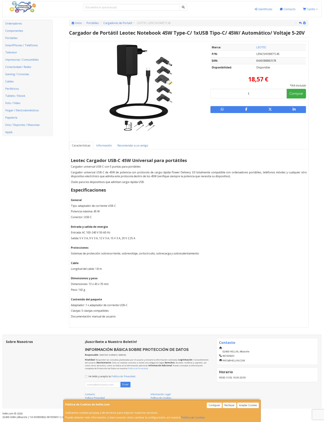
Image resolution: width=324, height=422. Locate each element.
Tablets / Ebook (15, 96)
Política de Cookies (193, 417)
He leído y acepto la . (112, 376)
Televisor (11, 52)
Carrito (311, 9)
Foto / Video (12, 103)
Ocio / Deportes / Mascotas (22, 125)
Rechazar (229, 405)
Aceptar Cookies (248, 405)
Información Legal (160, 394)
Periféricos (12, 89)
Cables (9, 81)
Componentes (14, 31)
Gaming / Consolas (17, 74)
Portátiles (11, 38)
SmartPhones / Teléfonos (21, 45)
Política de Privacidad (138, 368)
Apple (8, 132)
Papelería (11, 117)
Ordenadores (13, 23)
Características (81, 145)
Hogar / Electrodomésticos (22, 110)
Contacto (289, 9)
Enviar (125, 384)
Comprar (296, 94)
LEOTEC (261, 47)
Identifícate (265, 9)
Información (104, 145)
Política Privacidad (95, 397)
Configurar (214, 405)
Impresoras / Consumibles (22, 59)
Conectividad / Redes (18, 67)
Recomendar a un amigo (132, 145)
